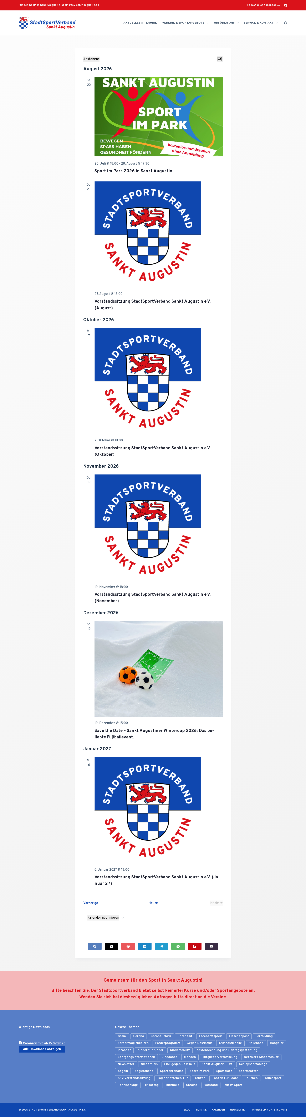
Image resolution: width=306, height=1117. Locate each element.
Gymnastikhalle (230, 1043)
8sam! (122, 1036)
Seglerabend (144, 1071)
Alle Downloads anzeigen (42, 1049)
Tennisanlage (128, 1085)
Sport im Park (200, 1071)
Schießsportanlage (253, 1064)
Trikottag (151, 1085)
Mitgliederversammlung (220, 1057)
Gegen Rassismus (199, 1043)
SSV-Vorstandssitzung (134, 1078)
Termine (201, 1110)
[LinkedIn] (145, 946)
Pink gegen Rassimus (179, 1064)
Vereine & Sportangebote (183, 23)
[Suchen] (285, 23)
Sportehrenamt (171, 1071)
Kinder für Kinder (150, 1050)
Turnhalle (172, 1085)
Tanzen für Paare (225, 1078)
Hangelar (277, 1043)
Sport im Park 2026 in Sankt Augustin (133, 171)
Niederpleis (149, 1064)
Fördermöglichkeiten (133, 1043)
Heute (153, 903)
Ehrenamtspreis (210, 1036)
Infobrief (124, 1050)
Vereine (218, 997)
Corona (138, 1036)
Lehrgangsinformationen (136, 1057)
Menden (190, 1057)
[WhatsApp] (178, 946)
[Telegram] (161, 946)
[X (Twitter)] (111, 946)
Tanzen (199, 1078)
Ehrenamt (185, 1036)
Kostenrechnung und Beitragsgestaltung (227, 1050)
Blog (187, 1110)
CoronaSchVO (161, 1036)
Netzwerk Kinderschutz (261, 1057)
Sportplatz (224, 1071)
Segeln (123, 1071)
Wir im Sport (233, 1085)
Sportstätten (249, 1071)
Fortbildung (264, 1036)
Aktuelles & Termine (140, 23)
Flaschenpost (239, 1036)
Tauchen (251, 1078)
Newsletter (126, 1064)
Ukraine (192, 1085)
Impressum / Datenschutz (269, 1110)
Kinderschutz (180, 1050)
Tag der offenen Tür (172, 1078)
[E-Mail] (211, 946)
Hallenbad (256, 1043)
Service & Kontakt (259, 23)
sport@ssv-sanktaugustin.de (80, 5)
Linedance (169, 1057)
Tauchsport (272, 1078)
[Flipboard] (195, 946)
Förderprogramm (167, 1043)
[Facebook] (285, 5)
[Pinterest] (128, 946)
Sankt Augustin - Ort (217, 1064)
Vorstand (211, 1085)
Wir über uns (224, 23)
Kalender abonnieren (103, 918)
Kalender (218, 1110)
